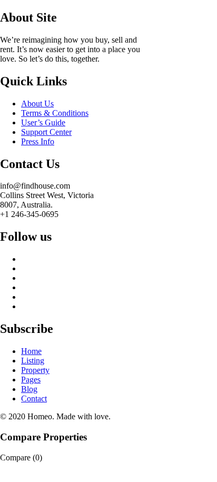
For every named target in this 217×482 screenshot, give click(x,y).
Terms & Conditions (54, 113)
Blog (29, 389)
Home (31, 351)
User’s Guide (43, 122)
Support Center (46, 131)
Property (35, 370)
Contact (34, 398)
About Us (37, 103)
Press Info (37, 141)
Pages (31, 379)
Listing (32, 360)
